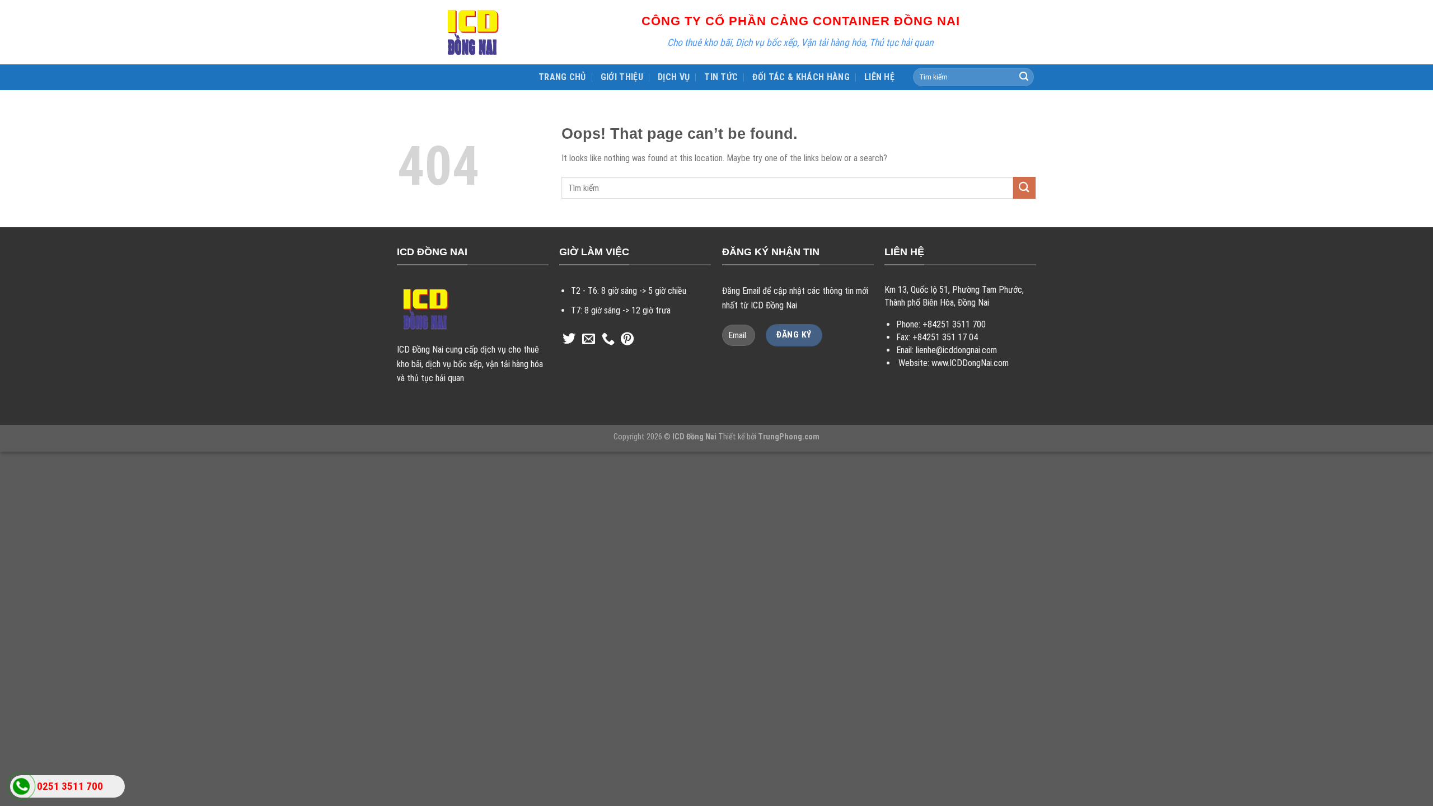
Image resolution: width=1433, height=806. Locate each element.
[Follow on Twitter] (569, 339)
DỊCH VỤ (674, 77)
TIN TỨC (721, 77)
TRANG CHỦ (562, 77)
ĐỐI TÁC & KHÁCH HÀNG (800, 77)
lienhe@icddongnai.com (956, 350)
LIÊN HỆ (879, 77)
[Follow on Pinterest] (627, 339)
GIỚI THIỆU (622, 77)
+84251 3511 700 (954, 324)
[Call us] (608, 339)
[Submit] (1023, 77)
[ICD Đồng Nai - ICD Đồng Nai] (473, 32)
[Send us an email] (588, 339)
